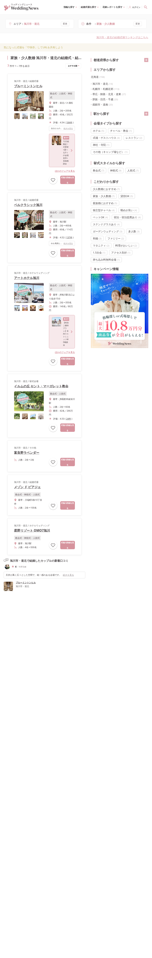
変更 (65, 23)
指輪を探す (69, 7)
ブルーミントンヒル (28, 86)
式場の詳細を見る (67, 180)
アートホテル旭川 (26, 278)
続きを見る (68, 128)
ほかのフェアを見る (65, 171)
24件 (68, 418)
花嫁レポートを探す (113, 7)
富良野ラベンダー (26, 452)
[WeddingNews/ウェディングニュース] (21, 9)
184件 (69, 122)
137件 (69, 237)
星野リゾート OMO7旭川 (32, 530)
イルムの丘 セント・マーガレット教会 (41, 386)
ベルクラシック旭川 (28, 205)
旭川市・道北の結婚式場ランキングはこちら (122, 37)
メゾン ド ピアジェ (27, 487)
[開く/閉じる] (146, 60)
